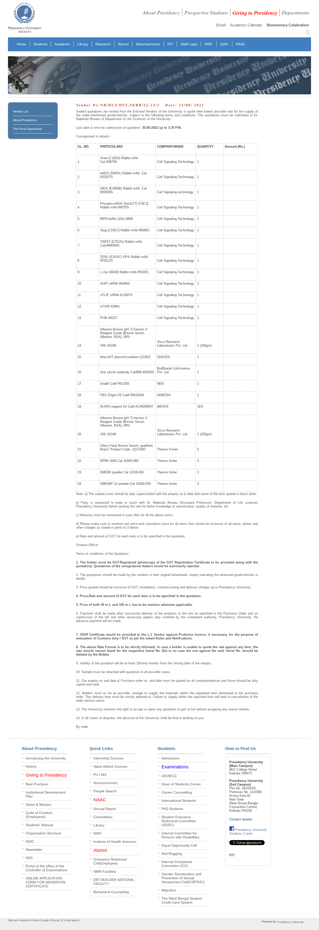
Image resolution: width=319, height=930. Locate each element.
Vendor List (20, 111)
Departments (295, 12)
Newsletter (34, 850)
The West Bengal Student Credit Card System (181, 900)
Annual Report (104, 809)
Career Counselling (176, 792)
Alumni (123, 44)
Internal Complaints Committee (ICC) (176, 864)
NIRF (209, 44)
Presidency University (290, 922)
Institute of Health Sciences (114, 842)
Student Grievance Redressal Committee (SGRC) (178, 821)
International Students (178, 801)
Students (40, 44)
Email (221, 25)
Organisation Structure (43, 833)
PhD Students (172, 809)
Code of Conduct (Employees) (39, 815)
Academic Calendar (246, 25)
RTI (170, 44)
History (31, 766)
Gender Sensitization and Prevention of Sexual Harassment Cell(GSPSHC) (183, 878)
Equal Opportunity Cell (179, 845)
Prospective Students (206, 12)
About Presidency (161, 12)
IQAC (224, 44)
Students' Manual (39, 825)
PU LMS (99, 775)
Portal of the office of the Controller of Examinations (46, 868)
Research (103, 44)
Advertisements (148, 44)
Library (82, 44)
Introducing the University (46, 758)
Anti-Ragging (171, 854)
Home (21, 44)
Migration (168, 890)
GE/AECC (169, 776)
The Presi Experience (27, 129)
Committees (102, 817)
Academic (62, 44)
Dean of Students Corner (181, 784)
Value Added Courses (110, 766)
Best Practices (37, 784)
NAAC (240, 44)
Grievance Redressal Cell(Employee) (110, 861)
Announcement (105, 783)
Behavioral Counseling (111, 892)
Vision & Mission (38, 804)
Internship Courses (108, 758)
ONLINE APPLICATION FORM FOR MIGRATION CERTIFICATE (45, 882)
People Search (105, 791)
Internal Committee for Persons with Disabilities (180, 835)
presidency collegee (25, 18)
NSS (29, 858)
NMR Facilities (104, 871)
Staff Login (188, 44)
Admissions (170, 758)
